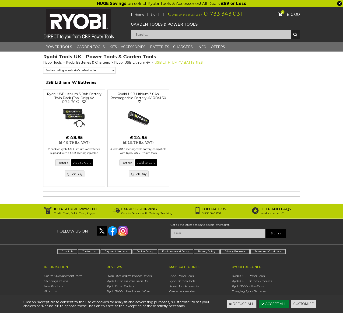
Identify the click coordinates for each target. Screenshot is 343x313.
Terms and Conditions (268, 251)
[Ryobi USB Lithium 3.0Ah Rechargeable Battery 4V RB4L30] (138, 131)
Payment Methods (116, 251)
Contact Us (89, 251)
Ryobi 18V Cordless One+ (248, 286)
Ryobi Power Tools (181, 276)
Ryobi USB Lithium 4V (132, 62)
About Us (67, 251)
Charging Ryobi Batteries (249, 291)
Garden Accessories (182, 291)
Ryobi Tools (52, 62)
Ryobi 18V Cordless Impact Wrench (130, 291)
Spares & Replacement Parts (63, 276)
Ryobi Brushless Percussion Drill (128, 281)
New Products (53, 286)
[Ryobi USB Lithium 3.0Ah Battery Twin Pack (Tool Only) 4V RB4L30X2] (74, 131)
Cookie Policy (145, 251)
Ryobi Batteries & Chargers (88, 62)
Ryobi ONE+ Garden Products (252, 281)
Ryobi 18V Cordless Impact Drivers (129, 276)
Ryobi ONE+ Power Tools (248, 276)
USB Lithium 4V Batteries (178, 62)
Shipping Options (56, 281)
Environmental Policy (175, 251)
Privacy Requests (234, 251)
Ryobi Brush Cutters (120, 286)
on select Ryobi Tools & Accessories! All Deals (171, 3)
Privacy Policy (206, 251)
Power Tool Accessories (184, 286)
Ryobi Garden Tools (182, 281)
